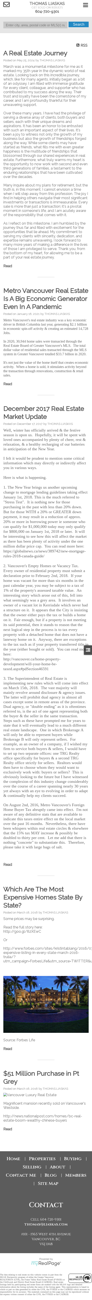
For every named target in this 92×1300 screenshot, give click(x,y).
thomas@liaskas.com (46, 1224)
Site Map (48, 1183)
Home (13, 1159)
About (57, 1167)
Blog (51, 1175)
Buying (73, 1159)
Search (78, 24)
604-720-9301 (47, 11)
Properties (42, 1159)
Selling (32, 1167)
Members (75, 1175)
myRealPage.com (46, 1264)
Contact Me (21, 1175)
